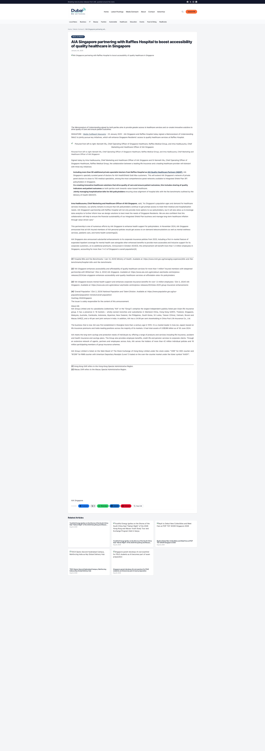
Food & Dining (152, 22)
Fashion (103, 22)
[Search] (182, 12)
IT (89, 22)
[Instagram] (193, 2)
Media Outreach (132, 12)
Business (83, 22)
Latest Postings (117, 12)
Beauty (95, 22)
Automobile (113, 22)
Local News (73, 22)
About (143, 12)
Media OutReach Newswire (94, 134)
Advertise (161, 12)
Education (133, 22)
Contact (151, 12)
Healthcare (123, 22)
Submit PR (191, 12)
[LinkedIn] (196, 2)
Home (106, 12)
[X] (190, 2)
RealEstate (163, 22)
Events (142, 22)
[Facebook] (187, 2)
